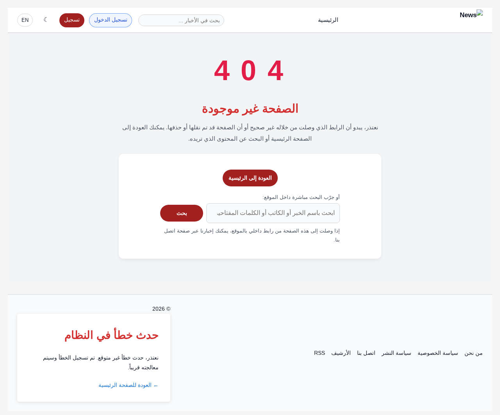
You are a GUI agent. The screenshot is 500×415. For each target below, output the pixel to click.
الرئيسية (328, 19)
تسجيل (72, 20)
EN (25, 20)
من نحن (473, 353)
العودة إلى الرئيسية (250, 178)
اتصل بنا (366, 353)
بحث (182, 213)
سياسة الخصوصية (438, 353)
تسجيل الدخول (110, 20)
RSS (319, 353)
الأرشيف (341, 353)
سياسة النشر (396, 353)
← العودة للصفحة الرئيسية (128, 385)
